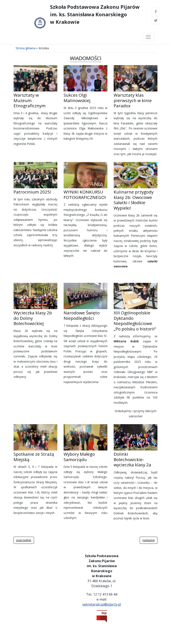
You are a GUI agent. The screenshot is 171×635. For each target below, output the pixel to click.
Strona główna (25, 48)
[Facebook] (156, 12)
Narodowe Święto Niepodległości (82, 315)
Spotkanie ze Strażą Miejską (34, 456)
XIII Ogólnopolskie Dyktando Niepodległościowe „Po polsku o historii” (135, 321)
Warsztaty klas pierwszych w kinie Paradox (133, 100)
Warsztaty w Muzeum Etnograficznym (29, 100)
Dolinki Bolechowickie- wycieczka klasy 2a (132, 459)
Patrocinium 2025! (32, 192)
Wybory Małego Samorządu (79, 456)
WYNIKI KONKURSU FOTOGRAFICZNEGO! (85, 194)
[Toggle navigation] (148, 37)
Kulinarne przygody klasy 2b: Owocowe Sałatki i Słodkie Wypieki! (133, 200)
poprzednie (23, 540)
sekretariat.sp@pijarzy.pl (101, 604)
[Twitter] (156, 20)
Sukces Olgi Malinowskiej (77, 97)
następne (148, 540)
